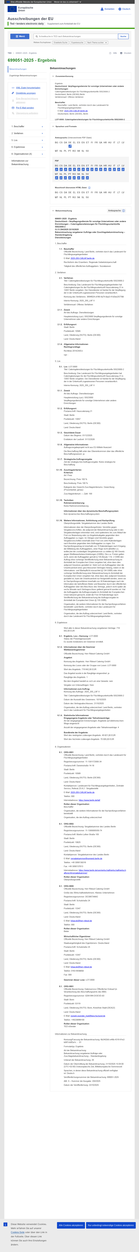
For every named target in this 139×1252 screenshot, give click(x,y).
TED (10, 53)
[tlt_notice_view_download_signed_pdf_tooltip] (70, 146)
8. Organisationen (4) (22, 154)
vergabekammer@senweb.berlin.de (86, 858)
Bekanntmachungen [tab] (18, 69)
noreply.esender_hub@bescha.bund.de (88, 1016)
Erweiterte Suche (60, 43)
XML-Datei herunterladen (28, 88)
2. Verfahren (17, 133)
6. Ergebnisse (18, 147)
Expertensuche (77, 43)
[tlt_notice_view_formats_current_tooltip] (123, 210)
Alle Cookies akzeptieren (71, 1225)
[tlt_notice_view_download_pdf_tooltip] (56, 169)
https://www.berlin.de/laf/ (89, 800)
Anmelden (109, 9)
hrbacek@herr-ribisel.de (81, 921)
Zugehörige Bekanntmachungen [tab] (23, 75)
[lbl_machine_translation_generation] (89, 188)
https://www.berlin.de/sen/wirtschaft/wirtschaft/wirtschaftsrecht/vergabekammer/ (95, 871)
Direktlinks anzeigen (26, 93)
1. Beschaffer (18, 126)
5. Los (14, 140)
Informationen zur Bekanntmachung (20, 162)
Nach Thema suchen (95, 43)
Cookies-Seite (18, 1232)
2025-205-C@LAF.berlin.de (76, 111)
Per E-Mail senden (25, 108)
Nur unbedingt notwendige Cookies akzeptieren (111, 1225)
